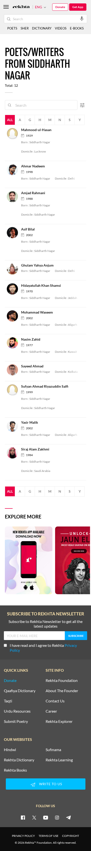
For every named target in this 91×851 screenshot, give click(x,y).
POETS (12, 28)
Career (51, 711)
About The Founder (62, 691)
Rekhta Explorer (59, 721)
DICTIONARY (41, 28)
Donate (60, 7)
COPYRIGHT (70, 836)
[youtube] (46, 817)
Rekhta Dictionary (19, 760)
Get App (77, 7)
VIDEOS (60, 28)
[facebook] (23, 817)
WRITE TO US (50, 784)
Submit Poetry (16, 721)
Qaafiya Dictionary (19, 691)
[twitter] (34, 817)
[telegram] (68, 817)
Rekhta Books (15, 770)
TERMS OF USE (48, 836)
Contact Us (55, 701)
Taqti (8, 701)
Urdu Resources (17, 711)
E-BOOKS (77, 28)
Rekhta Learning (59, 760)
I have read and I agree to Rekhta (43, 647)
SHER (25, 28)
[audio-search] (82, 18)
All (10, 120)
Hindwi (10, 750)
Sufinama (53, 750)
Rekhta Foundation (62, 680)
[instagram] (57, 817)
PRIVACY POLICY (23, 836)
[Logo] (21, 7)
